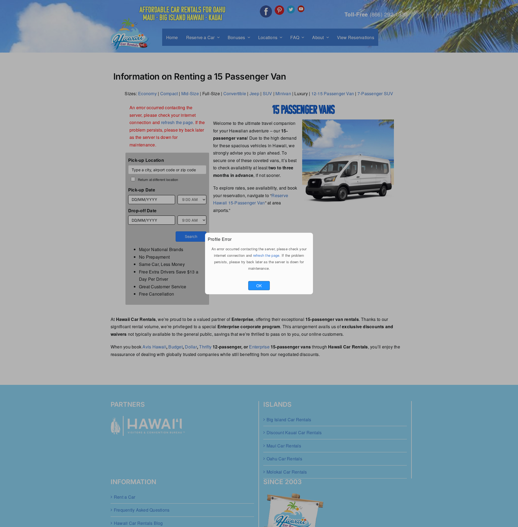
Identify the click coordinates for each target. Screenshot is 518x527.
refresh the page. (267, 255)
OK (259, 285)
